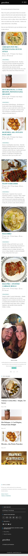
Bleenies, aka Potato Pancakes (12, 133)
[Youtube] (8, 524)
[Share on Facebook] (7, 517)
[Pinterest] (17, 371)
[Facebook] (11, 371)
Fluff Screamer (10, 183)
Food (17, 54)
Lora (5, 55)
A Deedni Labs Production (8, 544)
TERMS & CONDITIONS (6, 495)
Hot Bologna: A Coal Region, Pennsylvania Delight (12, 91)
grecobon (5, 2)
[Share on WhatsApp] (20, 517)
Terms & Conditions (7, 534)
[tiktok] (10, 524)
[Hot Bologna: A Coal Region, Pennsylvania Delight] (14, 414)
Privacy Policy (6, 531)
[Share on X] (3, 517)
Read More (14, 368)
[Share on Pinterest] (10, 517)
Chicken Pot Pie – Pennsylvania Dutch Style (12, 49)
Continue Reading (5, 59)
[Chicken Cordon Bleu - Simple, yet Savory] (14, 388)
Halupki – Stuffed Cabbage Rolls (11, 285)
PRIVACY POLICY (4, 494)
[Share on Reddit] (16, 517)
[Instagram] (14, 371)
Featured (13, 54)
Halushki (6, 233)
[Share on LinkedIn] (13, 517)
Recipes (20, 54)
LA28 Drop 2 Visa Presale (8, 510)
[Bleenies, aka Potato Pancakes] (14, 436)
